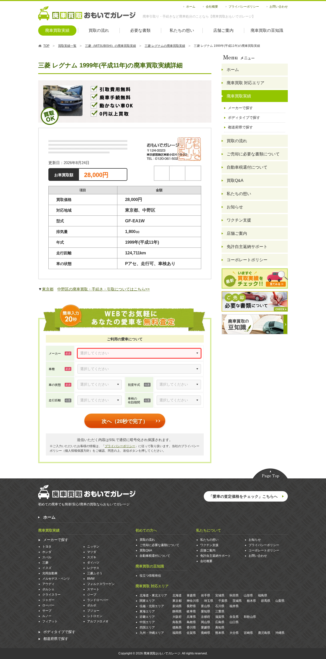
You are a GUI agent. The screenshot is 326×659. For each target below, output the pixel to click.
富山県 (205, 606)
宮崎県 (248, 633)
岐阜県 (191, 611)
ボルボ (91, 605)
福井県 (234, 606)
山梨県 (279, 601)
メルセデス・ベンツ (56, 578)
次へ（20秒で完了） (124, 421)
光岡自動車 (50, 573)
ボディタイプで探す (244, 117)
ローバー (48, 605)
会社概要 (212, 6)
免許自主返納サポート (247, 246)
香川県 (191, 627)
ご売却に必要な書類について (253, 154)
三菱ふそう (94, 573)
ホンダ (46, 552)
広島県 (219, 622)
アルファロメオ (97, 621)
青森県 (191, 595)
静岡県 (177, 611)
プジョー (93, 610)
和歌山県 (250, 617)
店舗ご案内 (223, 30)
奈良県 (234, 617)
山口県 (234, 622)
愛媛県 (205, 627)
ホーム (190, 6)
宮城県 (219, 595)
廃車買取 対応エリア (245, 83)
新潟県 (177, 606)
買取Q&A (235, 180)
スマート (93, 589)
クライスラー (51, 594)
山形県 (248, 595)
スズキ (91, 557)
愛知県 (205, 611)
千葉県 (222, 601)
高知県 (219, 627)
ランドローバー (97, 600)
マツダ (91, 552)
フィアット (50, 621)
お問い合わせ (278, 6)
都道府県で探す (240, 127)
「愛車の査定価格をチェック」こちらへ (243, 496)
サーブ (46, 610)
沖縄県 (279, 633)
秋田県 (234, 595)
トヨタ (46, 546)
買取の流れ (99, 30)
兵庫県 (191, 617)
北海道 (177, 595)
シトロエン (94, 616)
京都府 (205, 617)
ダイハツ (93, 562)
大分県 (234, 633)
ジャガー (48, 600)
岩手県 (205, 595)
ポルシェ (48, 589)
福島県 (262, 595)
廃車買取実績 (57, 30)
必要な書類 (140, 30)
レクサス (93, 568)
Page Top (270, 474)
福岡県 (177, 633)
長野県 (191, 606)
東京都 (47, 289)
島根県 (191, 622)
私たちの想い (182, 30)
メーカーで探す (240, 108)
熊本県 (219, 633)
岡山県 (205, 622)
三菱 (45, 562)
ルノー (46, 616)
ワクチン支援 (239, 220)
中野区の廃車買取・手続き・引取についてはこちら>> (103, 289)
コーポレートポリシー (247, 260)
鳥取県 (177, 622)
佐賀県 (191, 633)
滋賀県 (219, 617)
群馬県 (265, 601)
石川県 (219, 606)
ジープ (91, 594)
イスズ (46, 568)
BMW (90, 578)
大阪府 (177, 617)
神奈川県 (193, 601)
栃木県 (251, 601)
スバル (46, 557)
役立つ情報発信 (150, 575)
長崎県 (205, 633)
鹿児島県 (264, 633)
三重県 (219, 611)
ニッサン (93, 546)
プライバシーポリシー (243, 6)
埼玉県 (208, 601)
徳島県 (177, 627)
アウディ (48, 584)
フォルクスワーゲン (101, 584)
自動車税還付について (247, 167)
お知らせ (235, 207)
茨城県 (237, 601)
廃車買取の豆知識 (267, 30)
